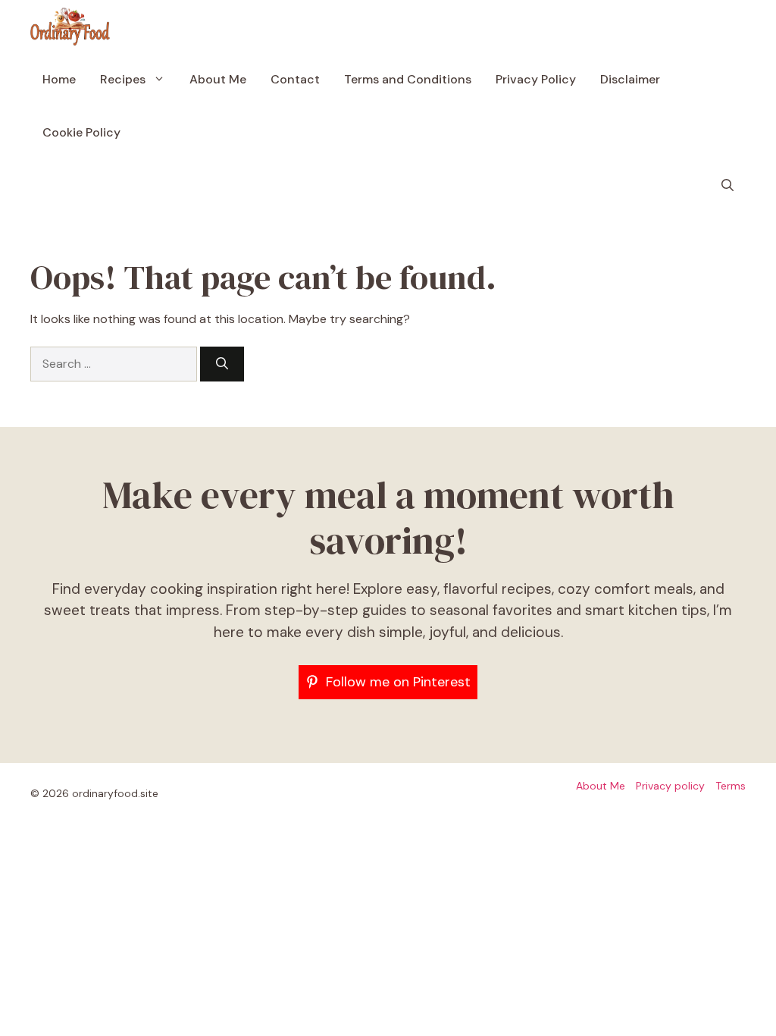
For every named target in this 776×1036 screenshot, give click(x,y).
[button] (727, 185)
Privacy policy (670, 786)
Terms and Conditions (407, 79)
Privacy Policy (536, 79)
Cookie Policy (81, 132)
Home (59, 79)
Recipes (123, 79)
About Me (217, 79)
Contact (295, 79)
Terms (730, 786)
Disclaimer (630, 79)
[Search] (222, 364)
